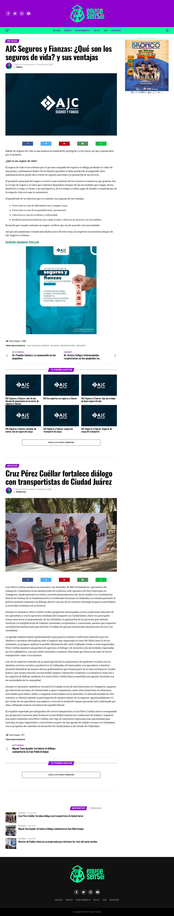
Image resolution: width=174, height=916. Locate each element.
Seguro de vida (68, 346)
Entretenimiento (82, 30)
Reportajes (116, 30)
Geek (106, 30)
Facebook (10, 241)
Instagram (22, 241)
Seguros (81, 346)
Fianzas (55, 346)
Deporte (67, 30)
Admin (19, 67)
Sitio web (34, 241)
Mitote (97, 30)
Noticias (56, 30)
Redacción (21, 492)
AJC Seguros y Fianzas (38, 346)
